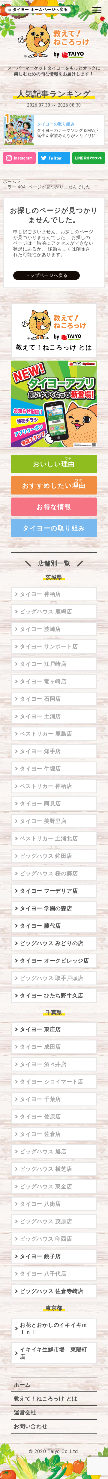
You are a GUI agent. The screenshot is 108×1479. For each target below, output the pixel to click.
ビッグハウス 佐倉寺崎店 (51, 1291)
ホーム (9, 181)
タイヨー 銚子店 (40, 1256)
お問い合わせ (31, 1426)
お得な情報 (54, 506)
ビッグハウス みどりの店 (51, 943)
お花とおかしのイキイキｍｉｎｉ (53, 1328)
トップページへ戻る (46, 275)
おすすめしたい (54, 485)
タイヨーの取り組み (54, 528)
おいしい (54, 463)
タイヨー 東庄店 (40, 1029)
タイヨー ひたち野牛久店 (51, 996)
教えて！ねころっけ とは (54, 347)
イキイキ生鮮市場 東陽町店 (53, 1353)
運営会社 (25, 1412)
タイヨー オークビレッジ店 (54, 961)
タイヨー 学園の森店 (46, 908)
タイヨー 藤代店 (40, 926)
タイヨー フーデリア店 (49, 891)
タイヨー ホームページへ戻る (40, 9)
